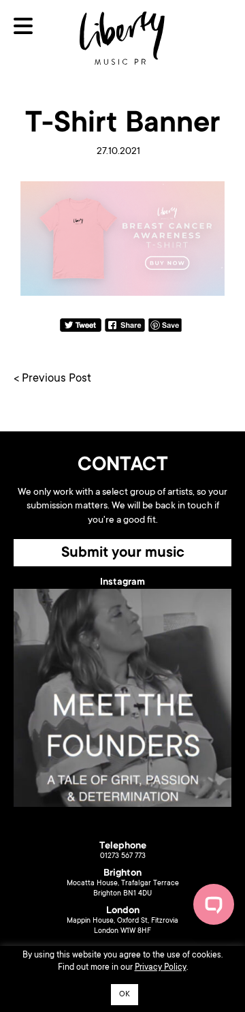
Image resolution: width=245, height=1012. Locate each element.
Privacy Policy (160, 967)
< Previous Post (52, 379)
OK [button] (124, 994)
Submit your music (122, 553)
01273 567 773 (123, 857)
